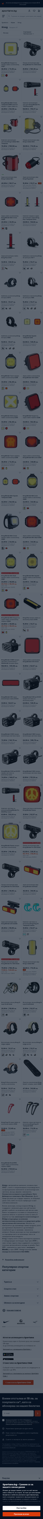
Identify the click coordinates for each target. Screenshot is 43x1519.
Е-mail (7, 1413)
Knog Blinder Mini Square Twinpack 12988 (9, 496)
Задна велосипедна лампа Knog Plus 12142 (9, 257)
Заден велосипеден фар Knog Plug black (30, 178)
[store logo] (14, 11)
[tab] (21, 1282)
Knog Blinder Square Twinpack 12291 (29, 337)
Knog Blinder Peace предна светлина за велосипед (10, 846)
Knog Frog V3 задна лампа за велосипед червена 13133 (10, 1123)
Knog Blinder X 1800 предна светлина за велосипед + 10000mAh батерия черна (10, 661)
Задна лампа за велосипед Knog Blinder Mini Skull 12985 (32, 536)
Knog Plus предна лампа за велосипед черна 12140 (31, 618)
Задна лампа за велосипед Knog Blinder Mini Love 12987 (32, 456)
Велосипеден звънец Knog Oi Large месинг (32, 1043)
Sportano (5, 22)
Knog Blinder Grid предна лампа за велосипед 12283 (9, 416)
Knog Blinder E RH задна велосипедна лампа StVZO (10, 698)
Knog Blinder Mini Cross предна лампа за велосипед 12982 (10, 537)
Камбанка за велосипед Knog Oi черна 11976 (10, 297)
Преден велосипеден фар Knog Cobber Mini (31, 141)
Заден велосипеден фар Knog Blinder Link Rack (30, 885)
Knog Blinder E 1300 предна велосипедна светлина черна (10, 735)
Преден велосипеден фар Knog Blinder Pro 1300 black (10, 963)
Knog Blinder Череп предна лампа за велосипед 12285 (10, 376)
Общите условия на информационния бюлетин (19, 1424)
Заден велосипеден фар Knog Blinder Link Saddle (9, 923)
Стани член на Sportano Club (18, 1382)
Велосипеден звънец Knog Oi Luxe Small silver (10, 1003)
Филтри (5, 33)
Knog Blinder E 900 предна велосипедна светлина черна (32, 772)
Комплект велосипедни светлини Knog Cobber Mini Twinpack (10, 141)
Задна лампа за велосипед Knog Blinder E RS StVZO (31, 661)
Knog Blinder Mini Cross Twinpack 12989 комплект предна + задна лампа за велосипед (9, 104)
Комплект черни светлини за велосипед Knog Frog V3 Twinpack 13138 (32, 1124)
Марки (13, 22)
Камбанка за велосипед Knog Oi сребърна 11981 (32, 297)
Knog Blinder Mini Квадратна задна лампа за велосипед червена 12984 (10, 619)
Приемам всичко (21, 1514)
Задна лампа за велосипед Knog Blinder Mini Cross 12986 (9, 217)
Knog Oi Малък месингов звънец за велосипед (9, 1083)
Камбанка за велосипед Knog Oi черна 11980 (10, 337)
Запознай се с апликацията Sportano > (17, 1349)
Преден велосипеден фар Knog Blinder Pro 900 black (31, 846)
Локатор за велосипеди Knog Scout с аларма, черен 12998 (32, 1083)
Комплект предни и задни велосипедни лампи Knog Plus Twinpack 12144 (31, 217)
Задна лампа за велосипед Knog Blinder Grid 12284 (31, 376)
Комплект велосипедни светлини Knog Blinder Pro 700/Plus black (31, 104)
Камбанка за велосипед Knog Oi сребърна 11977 (32, 257)
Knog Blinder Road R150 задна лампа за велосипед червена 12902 (9, 1164)
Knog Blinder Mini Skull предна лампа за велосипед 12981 (10, 577)
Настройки (21, 1508)
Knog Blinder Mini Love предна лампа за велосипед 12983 (32, 497)
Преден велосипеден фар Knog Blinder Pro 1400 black (32, 64)
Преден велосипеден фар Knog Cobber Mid (31, 963)
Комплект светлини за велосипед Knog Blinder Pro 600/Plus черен (10, 810)
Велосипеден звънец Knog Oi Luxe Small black (32, 1003)
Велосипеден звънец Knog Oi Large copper (10, 1043)
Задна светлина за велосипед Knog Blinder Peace (32, 809)
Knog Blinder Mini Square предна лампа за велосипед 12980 (32, 577)
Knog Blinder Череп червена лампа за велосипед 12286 (10, 456)
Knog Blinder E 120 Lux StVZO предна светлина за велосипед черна (10, 773)
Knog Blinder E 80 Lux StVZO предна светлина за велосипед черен (32, 698)
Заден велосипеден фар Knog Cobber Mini (9, 178)
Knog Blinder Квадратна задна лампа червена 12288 (31, 416)
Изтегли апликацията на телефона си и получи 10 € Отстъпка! (23, 3)
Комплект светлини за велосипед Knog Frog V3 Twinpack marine (30, 923)
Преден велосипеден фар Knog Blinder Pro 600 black (10, 885)
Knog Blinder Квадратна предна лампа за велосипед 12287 (10, 64)
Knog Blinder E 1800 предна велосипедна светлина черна (32, 735)
